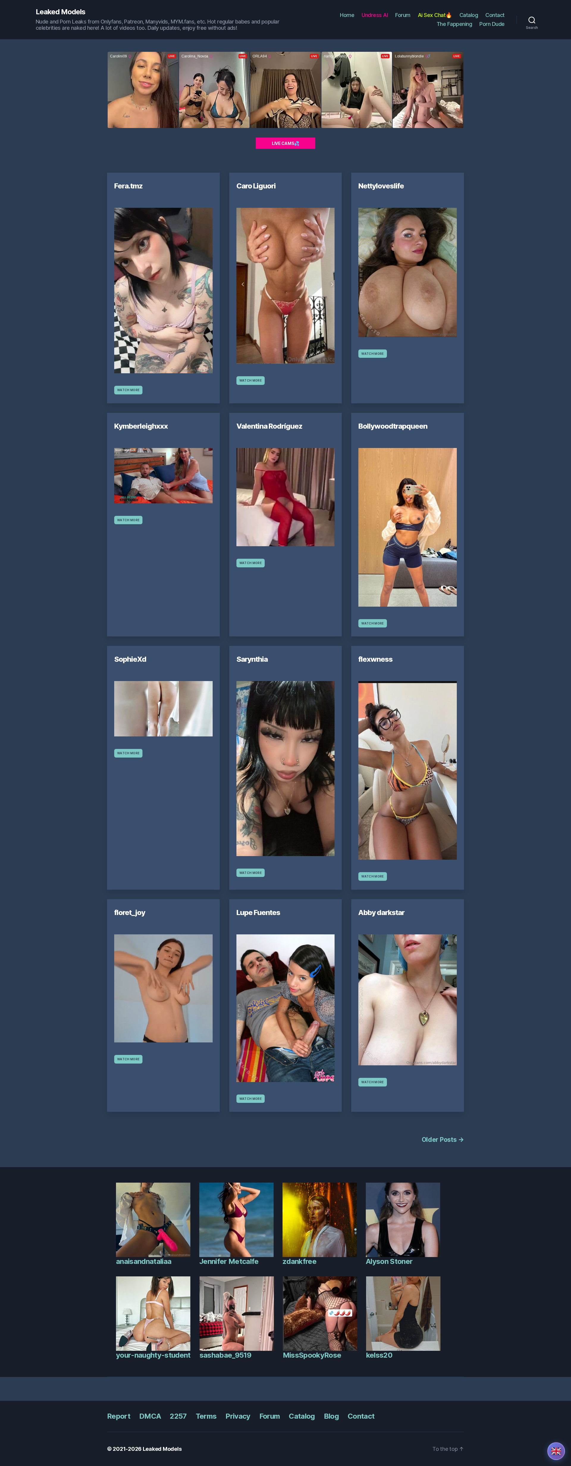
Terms (206, 1416)
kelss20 (379, 1355)
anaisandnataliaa (143, 1261)
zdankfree (299, 1261)
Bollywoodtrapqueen (392, 426)
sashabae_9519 (225, 1355)
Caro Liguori (256, 186)
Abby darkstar (381, 912)
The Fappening (454, 24)
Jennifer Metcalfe (229, 1261)
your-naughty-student (153, 1355)
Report (118, 1416)
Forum (402, 15)
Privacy (237, 1416)
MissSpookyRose (312, 1355)
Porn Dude (492, 24)
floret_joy (129, 912)
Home (347, 15)
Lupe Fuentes (258, 912)
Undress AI (375, 15)
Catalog (468, 15)
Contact (495, 15)
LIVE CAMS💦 (285, 143)
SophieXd (130, 659)
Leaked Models (60, 11)
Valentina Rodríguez (269, 426)
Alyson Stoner (389, 1261)
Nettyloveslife (381, 186)
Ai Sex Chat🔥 (435, 15)
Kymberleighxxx (141, 426)
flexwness (375, 659)
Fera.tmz (128, 186)
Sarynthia (252, 659)
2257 (178, 1416)
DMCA (150, 1416)
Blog (331, 1416)
